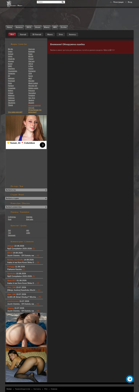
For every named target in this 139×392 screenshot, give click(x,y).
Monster (31, 81)
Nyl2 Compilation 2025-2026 (21, 248)
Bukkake (31, 51)
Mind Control (33, 83)
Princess (31, 91)
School (10, 54)
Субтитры (12, 217)
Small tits (11, 59)
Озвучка (29, 217)
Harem (30, 69)
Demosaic (11, 235)
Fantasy (11, 86)
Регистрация (118, 2)
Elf (9, 76)
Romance (32, 71)
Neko (10, 83)
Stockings (11, 103)
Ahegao (11, 61)
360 (9, 230)
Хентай (23, 34)
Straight (31, 103)
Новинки (54, 389)
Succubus (32, 93)
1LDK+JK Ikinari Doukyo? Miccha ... (24, 297)
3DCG (30, 64)
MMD (10, 66)
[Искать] (62, 2)
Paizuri (31, 59)
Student (31, 100)
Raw (9, 219)
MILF (30, 78)
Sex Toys (31, 98)
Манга (50, 34)
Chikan (10, 93)
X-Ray (30, 66)
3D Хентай (36, 34)
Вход (129, 2)
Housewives (12, 71)
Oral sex (31, 61)
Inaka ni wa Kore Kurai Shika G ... (23, 262)
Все (12, 34)
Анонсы (72, 34)
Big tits (10, 49)
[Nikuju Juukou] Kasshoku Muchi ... (23, 290)
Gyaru (10, 51)
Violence (11, 98)
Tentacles (11, 73)
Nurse (30, 76)
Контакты (37, 389)
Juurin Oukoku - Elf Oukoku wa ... (23, 255)
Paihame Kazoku (16, 269)
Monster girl (32, 86)
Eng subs (29, 219)
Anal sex (31, 49)
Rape (30, 54)
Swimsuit (11, 100)
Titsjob (10, 105)
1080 (28, 233)
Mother (10, 91)
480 (27, 230)
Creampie (11, 88)
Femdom (31, 95)
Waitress (11, 95)
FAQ (45, 389)
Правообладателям (22, 389)
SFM (30, 73)
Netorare (11, 78)
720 (9, 233)
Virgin (10, 56)
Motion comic (33, 88)
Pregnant (11, 81)
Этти (61, 34)
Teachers (11, 69)
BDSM (30, 56)
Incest (10, 64)
